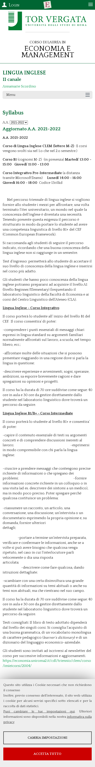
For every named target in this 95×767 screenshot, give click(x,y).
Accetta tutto (47, 754)
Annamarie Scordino (19, 86)
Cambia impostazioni (47, 738)
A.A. (6, 122)
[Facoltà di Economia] (47, 4)
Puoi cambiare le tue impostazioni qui (39, 711)
